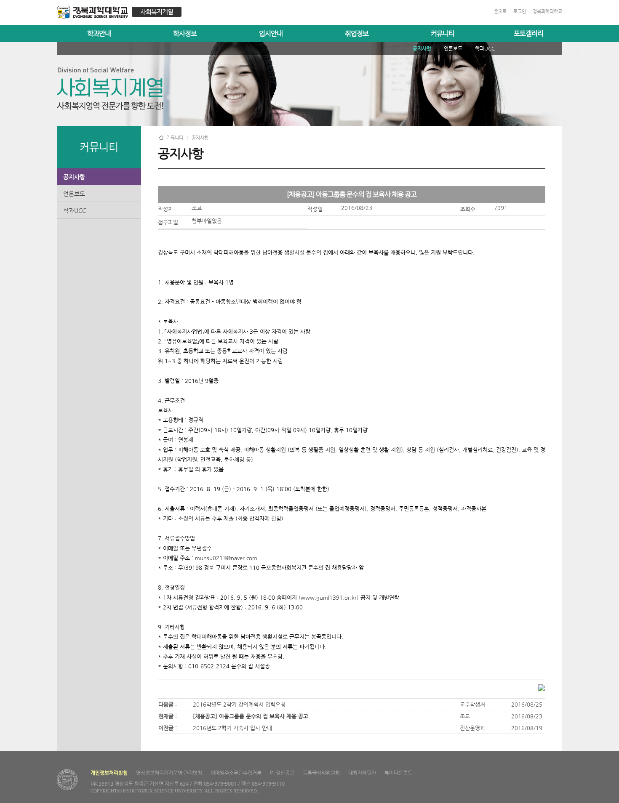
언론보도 (74, 193)
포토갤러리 (528, 33)
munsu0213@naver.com (226, 558)
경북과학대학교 (547, 11)
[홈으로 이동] (94, 13)
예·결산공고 (282, 773)
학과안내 (99, 33)
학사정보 (185, 33)
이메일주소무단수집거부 (236, 773)
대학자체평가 (362, 773)
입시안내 (271, 33)
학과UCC (74, 210)
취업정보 (356, 33)
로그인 (519, 11)
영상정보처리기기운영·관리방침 (169, 773)
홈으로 (500, 11)
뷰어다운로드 (398, 773)
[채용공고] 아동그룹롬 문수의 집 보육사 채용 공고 (250, 716)
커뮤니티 (442, 33)
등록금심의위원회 (321, 773)
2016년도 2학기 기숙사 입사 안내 (232, 728)
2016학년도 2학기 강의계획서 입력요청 (239, 704)
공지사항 (74, 176)
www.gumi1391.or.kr (329, 597)
